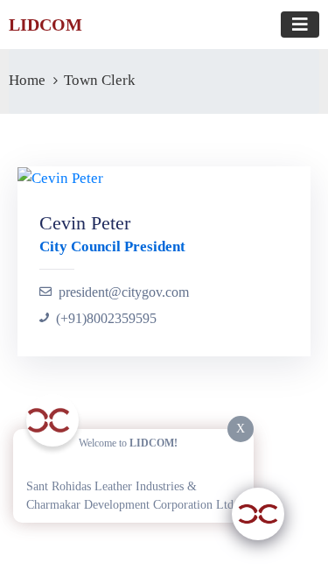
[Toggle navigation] (300, 24)
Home (27, 80)
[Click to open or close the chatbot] (258, 514)
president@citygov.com (124, 292)
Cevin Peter (84, 223)
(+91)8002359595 (106, 318)
